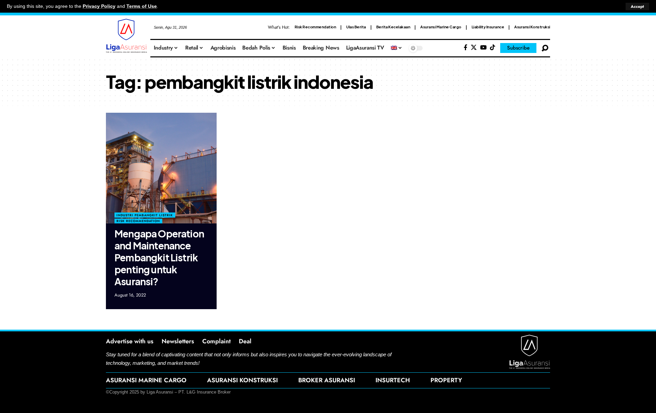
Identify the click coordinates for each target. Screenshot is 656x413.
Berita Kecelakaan (393, 27)
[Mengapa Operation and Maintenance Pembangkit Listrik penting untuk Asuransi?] (161, 168)
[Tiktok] (492, 48)
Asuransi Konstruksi (532, 27)
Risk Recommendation (315, 27)
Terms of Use (141, 6)
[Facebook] (465, 48)
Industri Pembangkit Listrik (145, 215)
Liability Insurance (488, 27)
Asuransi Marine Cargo (440, 27)
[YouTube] (483, 48)
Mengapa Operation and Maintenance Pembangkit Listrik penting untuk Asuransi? (159, 257)
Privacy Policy (99, 6)
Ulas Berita (356, 27)
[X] (473, 48)
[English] (396, 48)
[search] (545, 48)
